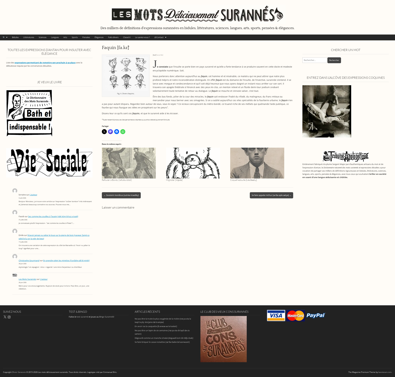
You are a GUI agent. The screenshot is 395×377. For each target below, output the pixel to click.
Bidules (15, 37)
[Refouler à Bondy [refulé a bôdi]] (132, 163)
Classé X (127, 37)
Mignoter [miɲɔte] (174, 180)
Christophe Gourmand (29, 260)
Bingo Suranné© (106, 316)
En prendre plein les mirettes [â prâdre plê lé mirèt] (66, 260)
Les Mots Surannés (27, 279)
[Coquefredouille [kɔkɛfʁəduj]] (260, 163)
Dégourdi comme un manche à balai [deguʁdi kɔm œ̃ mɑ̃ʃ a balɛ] (164, 338)
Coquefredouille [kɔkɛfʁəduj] (243, 180)
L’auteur (33, 194)
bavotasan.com (384, 372)
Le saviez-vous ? (142, 37)
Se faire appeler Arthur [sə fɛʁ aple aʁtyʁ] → (271, 195)
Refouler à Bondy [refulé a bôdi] (117, 180)
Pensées (86, 37)
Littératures (28, 37)
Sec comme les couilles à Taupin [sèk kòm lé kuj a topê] (53, 216)
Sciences (42, 37)
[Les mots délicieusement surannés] (197, 12)
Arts (65, 37)
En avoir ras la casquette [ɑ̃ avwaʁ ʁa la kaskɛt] (156, 326)
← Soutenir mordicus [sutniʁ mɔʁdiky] (121, 195)
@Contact (159, 37)
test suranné (82, 316)
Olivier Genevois (19, 372)
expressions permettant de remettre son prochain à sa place (45, 62)
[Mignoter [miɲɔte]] (196, 163)
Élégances (99, 37)
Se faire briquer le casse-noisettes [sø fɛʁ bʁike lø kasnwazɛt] (162, 342)
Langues (55, 37)
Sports (75, 37)
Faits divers (113, 37)
